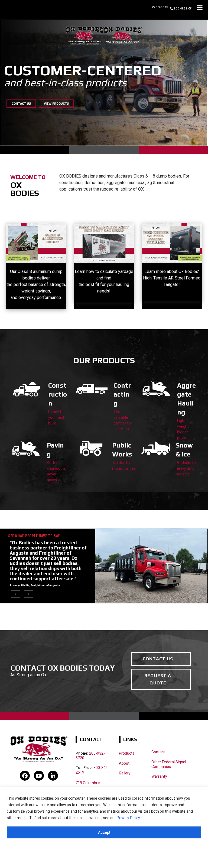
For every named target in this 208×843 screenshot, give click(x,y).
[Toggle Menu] (199, 7)
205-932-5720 (185, 8)
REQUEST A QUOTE (157, 679)
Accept (104, 832)
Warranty (160, 7)
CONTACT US (158, 658)
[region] (104, 815)
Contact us (21, 103)
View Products (56, 103)
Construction (57, 394)
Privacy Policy (128, 818)
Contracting (122, 394)
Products (126, 753)
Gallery (125, 773)
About (124, 763)
